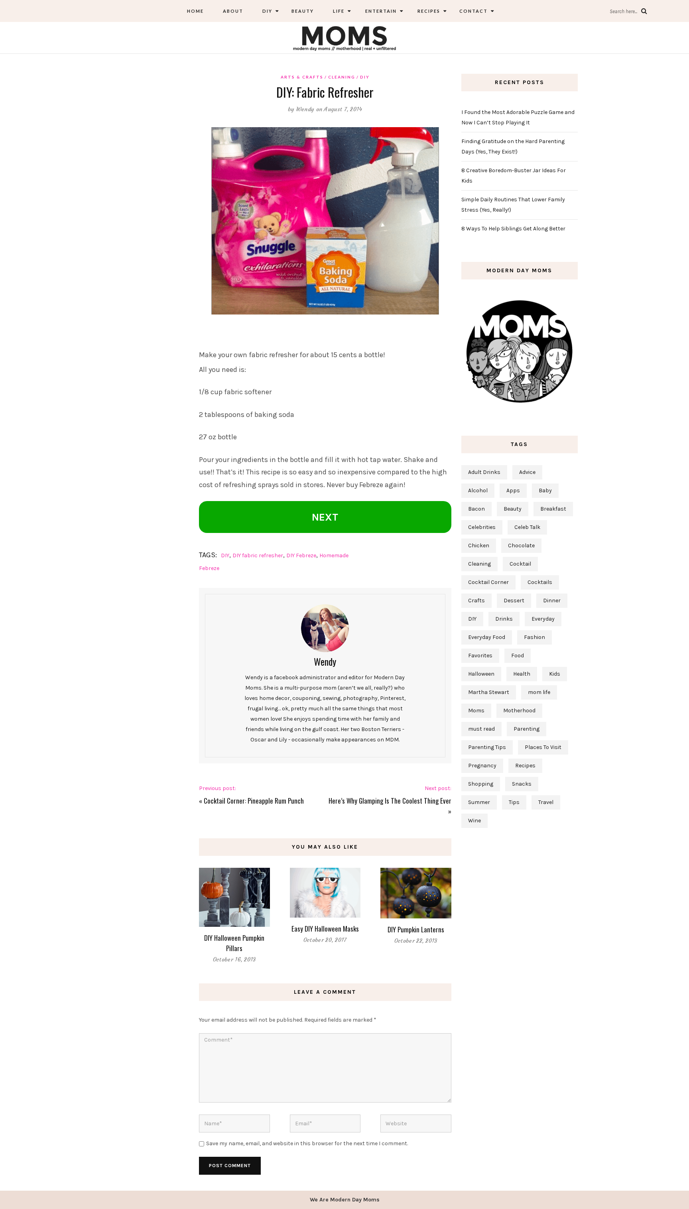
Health (521, 673)
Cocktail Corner (488, 582)
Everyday (543, 618)
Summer (479, 802)
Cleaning (341, 77)
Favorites (480, 655)
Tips (514, 802)
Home (195, 11)
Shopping (480, 783)
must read (481, 728)
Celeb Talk (527, 527)
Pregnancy (482, 765)
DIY (267, 11)
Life (338, 11)
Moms (476, 710)
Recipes (428, 11)
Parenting (526, 728)
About (233, 11)
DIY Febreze (301, 555)
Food (517, 655)
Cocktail (520, 563)
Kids (554, 673)
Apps (513, 490)
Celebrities (482, 527)
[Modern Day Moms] (344, 37)
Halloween (481, 673)
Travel (545, 802)
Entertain (380, 11)
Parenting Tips (487, 747)
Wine (474, 820)
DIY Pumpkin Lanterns (416, 929)
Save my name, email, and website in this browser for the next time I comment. (307, 1143)
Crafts (476, 600)
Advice (527, 472)
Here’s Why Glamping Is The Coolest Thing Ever (390, 801)
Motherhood (519, 710)
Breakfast (553, 508)
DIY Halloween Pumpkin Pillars (234, 943)
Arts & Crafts (302, 77)
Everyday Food (486, 637)
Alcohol (478, 490)
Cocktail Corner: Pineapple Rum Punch (254, 801)
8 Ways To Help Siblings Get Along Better (513, 228)
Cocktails (540, 582)
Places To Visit (543, 747)
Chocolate (521, 545)
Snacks (522, 783)
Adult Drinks (484, 472)
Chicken (478, 545)
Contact (473, 11)
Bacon (476, 508)
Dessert (514, 600)
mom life (539, 692)
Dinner (552, 600)
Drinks (504, 618)
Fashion (534, 637)
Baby (545, 490)
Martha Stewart (488, 692)
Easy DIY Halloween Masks (325, 929)
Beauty (302, 11)
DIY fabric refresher (257, 555)
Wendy (305, 109)
